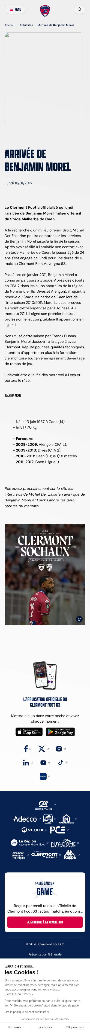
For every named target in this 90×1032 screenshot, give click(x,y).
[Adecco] (27, 818)
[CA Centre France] (45, 804)
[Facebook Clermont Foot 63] (27, 748)
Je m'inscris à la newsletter (45, 922)
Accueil (9, 25)
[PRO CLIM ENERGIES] (59, 829)
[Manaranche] (68, 818)
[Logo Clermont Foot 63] (45, 11)
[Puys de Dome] (65, 842)
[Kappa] (72, 854)
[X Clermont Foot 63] (43, 748)
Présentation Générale (45, 954)
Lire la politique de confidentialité (25, 1012)
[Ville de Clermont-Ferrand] (46, 854)
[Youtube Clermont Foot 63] (45, 762)
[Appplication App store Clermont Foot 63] (29, 732)
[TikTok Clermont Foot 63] (62, 762)
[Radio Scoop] (49, 818)
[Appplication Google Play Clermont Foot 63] (60, 732)
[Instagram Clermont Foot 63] (61, 748)
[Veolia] (34, 829)
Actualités (26, 25)
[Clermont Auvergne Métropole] (19, 854)
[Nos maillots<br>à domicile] (45, 574)
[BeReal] (45, 776)
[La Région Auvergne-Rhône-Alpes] (29, 842)
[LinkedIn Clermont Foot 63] (28, 762)
